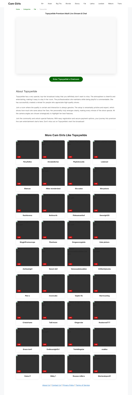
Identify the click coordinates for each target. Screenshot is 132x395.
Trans (120, 4)
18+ (42, 4)
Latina (92, 4)
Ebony (77, 4)
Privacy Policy (68, 385)
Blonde (68, 4)
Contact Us (56, 385)
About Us (46, 385)
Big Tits (59, 4)
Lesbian (101, 4)
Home (18, 9)
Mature (110, 4)
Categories (27, 9)
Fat (85, 4)
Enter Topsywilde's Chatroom (66, 79)
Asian (50, 4)
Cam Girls (14, 3)
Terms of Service (83, 385)
